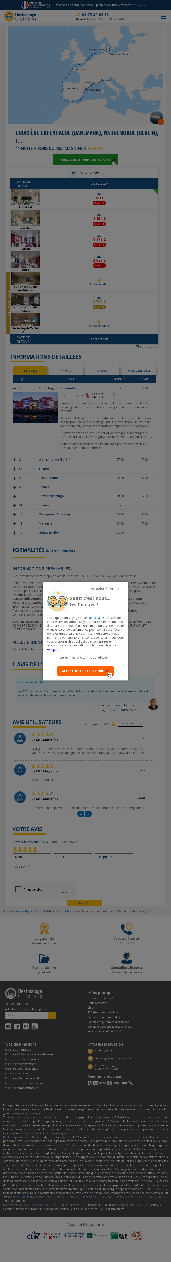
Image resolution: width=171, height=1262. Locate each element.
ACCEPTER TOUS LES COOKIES (84, 671)
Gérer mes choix (72, 657)
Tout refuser (98, 657)
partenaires (97, 617)
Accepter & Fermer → (107, 588)
